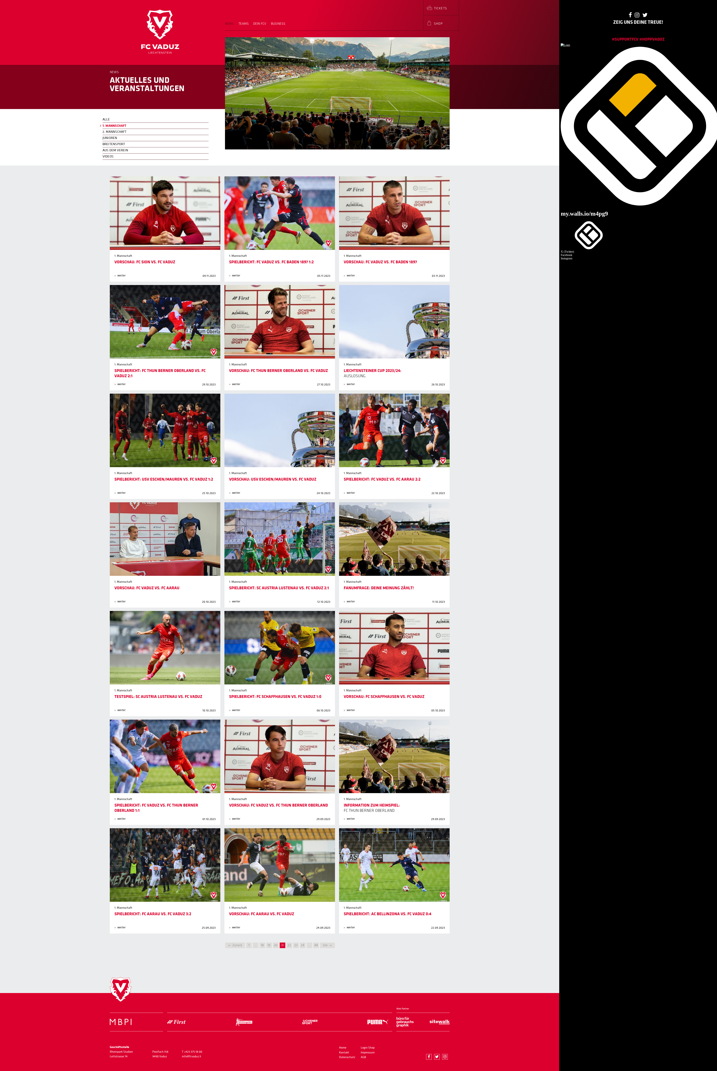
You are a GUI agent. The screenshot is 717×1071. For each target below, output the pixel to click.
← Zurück (235, 945)
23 (296, 945)
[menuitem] (230, 26)
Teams (243, 24)
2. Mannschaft (115, 132)
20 (275, 945)
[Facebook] (429, 1057)
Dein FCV (259, 24)
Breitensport (114, 144)
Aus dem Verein (115, 150)
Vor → (327, 945)
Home (342, 1047)
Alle (106, 119)
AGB (363, 1057)
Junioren (110, 138)
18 (262, 945)
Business (278, 24)
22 (289, 945)
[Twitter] (437, 1057)
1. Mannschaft (115, 126)
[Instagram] (445, 1057)
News (229, 24)
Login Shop (368, 1047)
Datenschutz (347, 1057)
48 (316, 945)
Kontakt (344, 1052)
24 (302, 945)
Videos (108, 156)
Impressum (368, 1052)
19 (269, 945)
